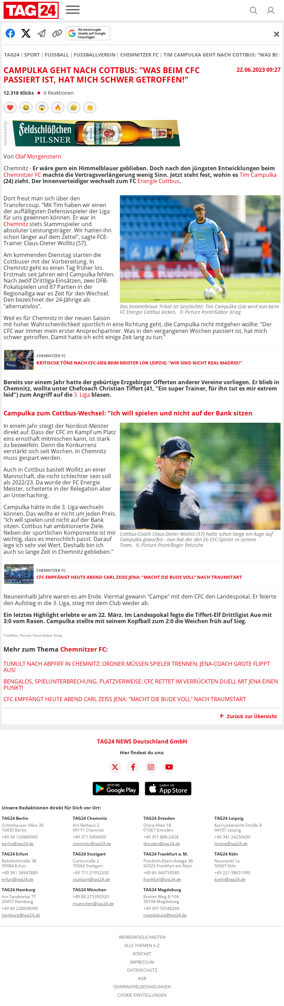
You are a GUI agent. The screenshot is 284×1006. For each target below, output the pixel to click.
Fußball (57, 55)
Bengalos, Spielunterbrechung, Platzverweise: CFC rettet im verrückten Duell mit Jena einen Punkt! (140, 684)
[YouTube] (169, 767)
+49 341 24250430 (232, 837)
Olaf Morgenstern (38, 156)
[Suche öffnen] (253, 10)
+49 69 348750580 (161, 873)
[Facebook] (133, 767)
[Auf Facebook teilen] (10, 33)
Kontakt (142, 954)
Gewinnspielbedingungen (142, 986)
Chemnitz (15, 224)
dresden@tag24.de (161, 843)
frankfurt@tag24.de (162, 879)
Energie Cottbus (158, 181)
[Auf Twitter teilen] (26, 33)
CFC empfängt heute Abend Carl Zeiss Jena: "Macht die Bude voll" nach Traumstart (139, 577)
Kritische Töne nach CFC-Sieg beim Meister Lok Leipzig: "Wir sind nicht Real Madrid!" (139, 363)
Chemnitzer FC (139, 55)
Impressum (142, 962)
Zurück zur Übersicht (252, 716)
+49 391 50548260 (161, 908)
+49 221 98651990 (232, 873)
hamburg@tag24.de (21, 915)
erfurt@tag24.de (18, 879)
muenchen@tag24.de (93, 903)
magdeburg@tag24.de (165, 915)
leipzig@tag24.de (231, 843)
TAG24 (11, 55)
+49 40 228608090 (20, 908)
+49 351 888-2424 (160, 837)
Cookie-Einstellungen (142, 995)
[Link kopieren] (57, 33)
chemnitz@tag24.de (92, 843)
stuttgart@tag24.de (91, 879)
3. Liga (82, 394)
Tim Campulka (258, 175)
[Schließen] (277, 34)
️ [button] (10, 107)
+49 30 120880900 (20, 837)
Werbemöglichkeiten (142, 937)
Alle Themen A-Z (142, 945)
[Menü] (73, 10)
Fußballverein (94, 55)
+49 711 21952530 (91, 873)
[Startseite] (31, 10)
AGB (142, 978)
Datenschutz (142, 970)
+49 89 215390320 (91, 897)
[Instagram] (151, 767)
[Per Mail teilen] (41, 33)
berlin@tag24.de (18, 843)
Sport (32, 55)
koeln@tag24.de (230, 879)
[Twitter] (115, 767)
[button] (270, 10)
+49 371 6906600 (89, 837)
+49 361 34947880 (20, 873)
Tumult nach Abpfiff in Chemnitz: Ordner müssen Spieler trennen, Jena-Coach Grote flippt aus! (136, 667)
